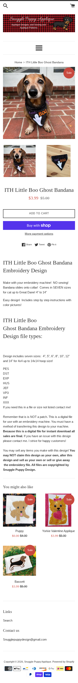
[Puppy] (19, 510)
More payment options (39, 233)
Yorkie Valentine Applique (58, 531)
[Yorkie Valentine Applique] (58, 510)
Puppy (19, 531)
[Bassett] (19, 560)
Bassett (20, 581)
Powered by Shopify (63, 661)
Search (7, 620)
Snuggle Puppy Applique (37, 661)
